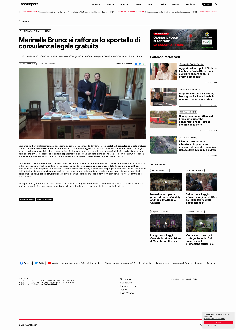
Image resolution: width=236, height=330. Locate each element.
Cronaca (96, 4)
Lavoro (138, 4)
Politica (110, 4)
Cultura (175, 4)
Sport (150, 4)
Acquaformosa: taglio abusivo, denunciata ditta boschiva (77, 12)
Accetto (218, 322)
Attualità (124, 4)
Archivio (207, 4)
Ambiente (190, 4)
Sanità (163, 4)
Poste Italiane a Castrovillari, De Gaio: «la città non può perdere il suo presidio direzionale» (165, 12)
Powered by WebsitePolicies (212, 326)
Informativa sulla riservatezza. (214, 319)
